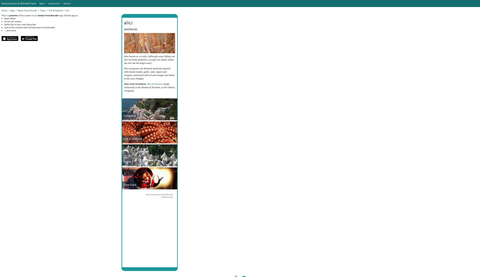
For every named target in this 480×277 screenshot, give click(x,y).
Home (4, 10)
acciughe (143, 56)
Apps (12, 10)
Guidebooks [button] (54, 3)
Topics (43, 10)
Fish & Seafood (56, 10)
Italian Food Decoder (27, 10)
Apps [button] (41, 3)
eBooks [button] (67, 3)
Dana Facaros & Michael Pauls (19, 3)
